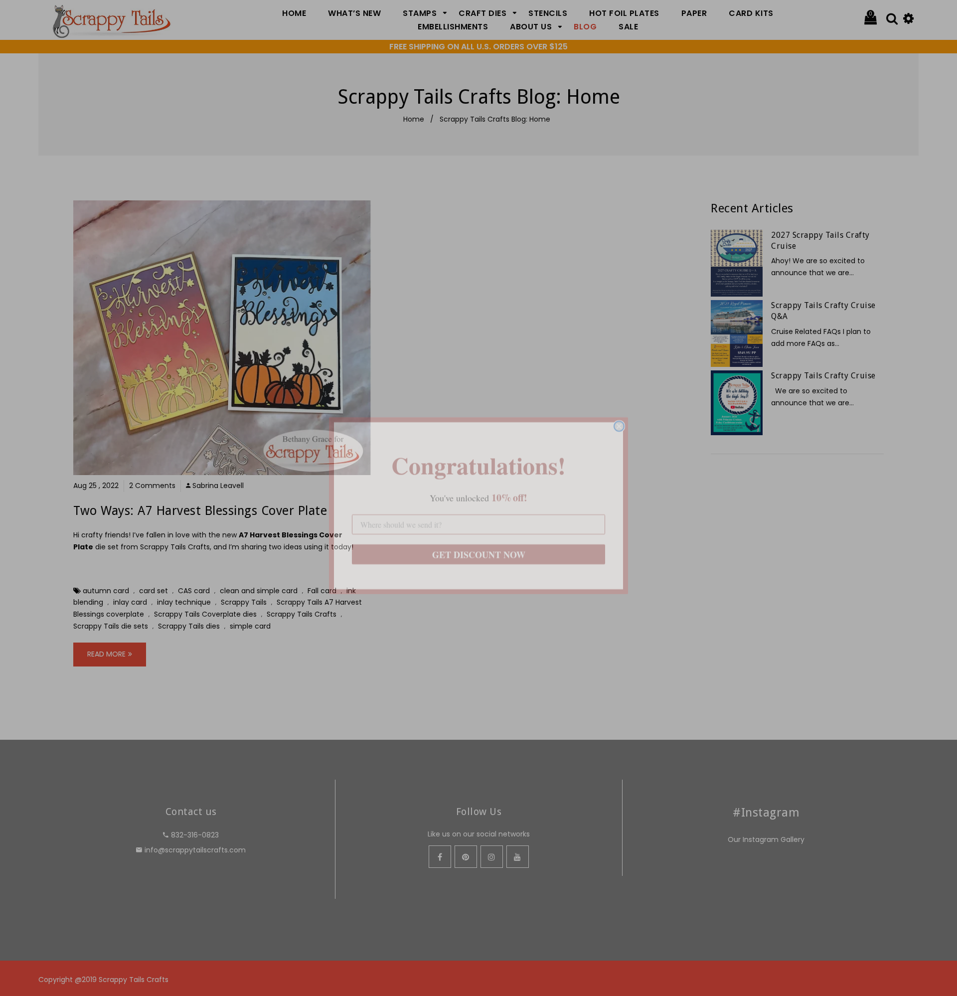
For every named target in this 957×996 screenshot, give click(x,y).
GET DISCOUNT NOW (478, 546)
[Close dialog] (619, 419)
